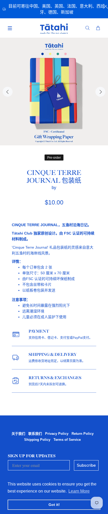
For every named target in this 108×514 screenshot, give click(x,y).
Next (100, 92)
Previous (8, 92)
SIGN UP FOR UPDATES (32, 456)
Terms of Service (67, 440)
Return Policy (83, 434)
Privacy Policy (56, 434)
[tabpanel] (54, 91)
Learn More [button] (79, 491)
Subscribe (86, 465)
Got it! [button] (54, 504)
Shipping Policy (37, 440)
